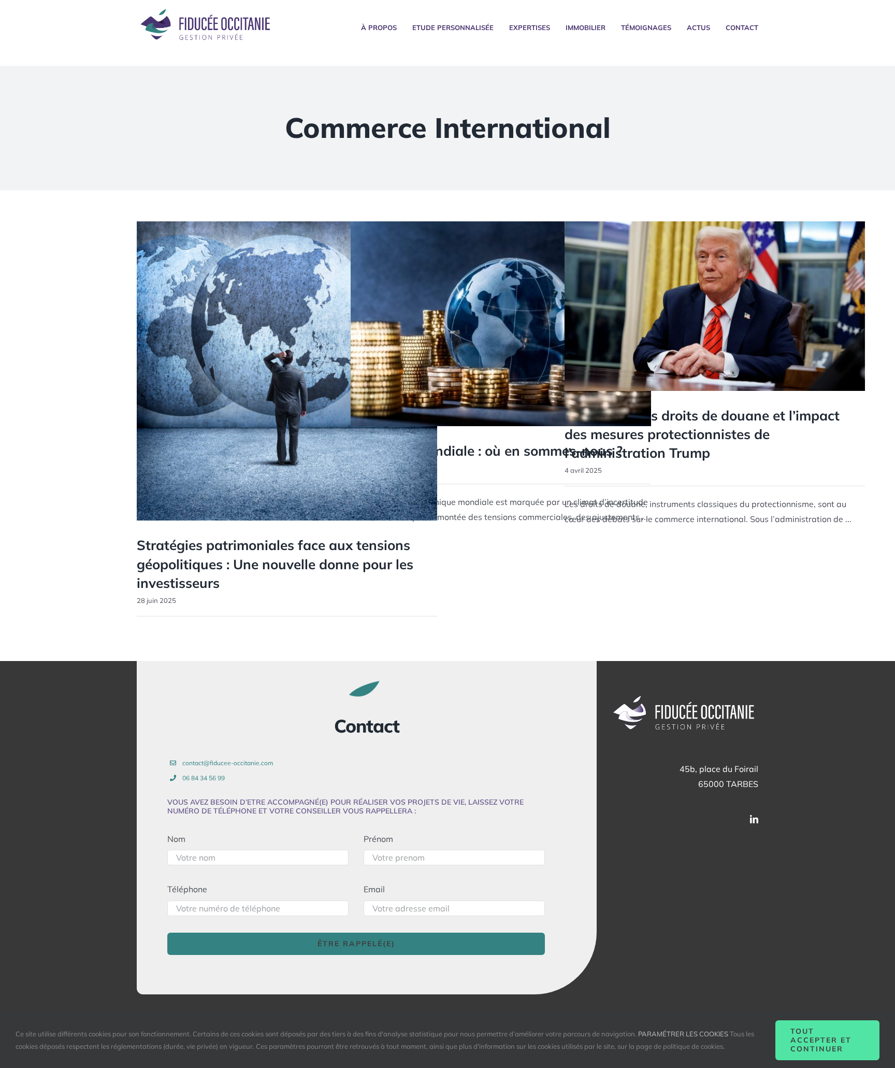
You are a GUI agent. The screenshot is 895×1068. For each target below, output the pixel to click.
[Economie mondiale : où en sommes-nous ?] (501, 323)
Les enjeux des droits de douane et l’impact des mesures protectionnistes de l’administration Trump (702, 434)
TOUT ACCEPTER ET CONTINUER (820, 1040)
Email (374, 889)
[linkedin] (754, 819)
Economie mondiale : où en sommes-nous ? (487, 450)
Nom (176, 839)
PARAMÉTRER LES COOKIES (683, 1034)
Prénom (378, 839)
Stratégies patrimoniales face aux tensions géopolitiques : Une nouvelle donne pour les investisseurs (275, 564)
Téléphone (187, 889)
